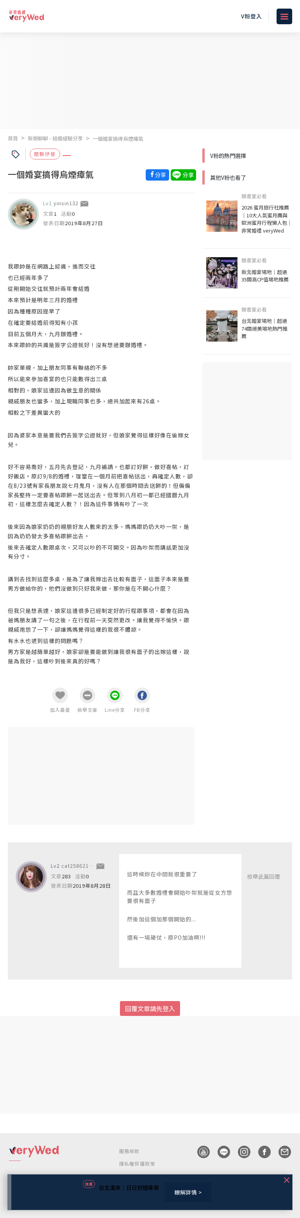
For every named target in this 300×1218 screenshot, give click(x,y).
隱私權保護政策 (137, 1163)
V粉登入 (251, 16)
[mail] (281, 1152)
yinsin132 (66, 203)
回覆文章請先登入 (150, 1008)
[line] (220, 1152)
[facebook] (260, 1152)
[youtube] (199, 1152)
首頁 (13, 138)
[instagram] (240, 1152)
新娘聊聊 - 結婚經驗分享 (55, 138)
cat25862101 (78, 865)
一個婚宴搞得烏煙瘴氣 (118, 138)
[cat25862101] (31, 876)
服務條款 (129, 1151)
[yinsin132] (23, 214)
